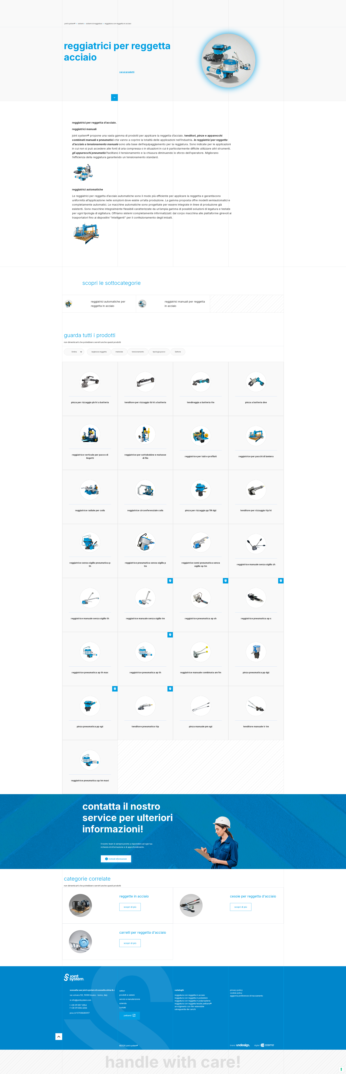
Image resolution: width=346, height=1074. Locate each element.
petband (127, 1015)
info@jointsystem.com (81, 1000)
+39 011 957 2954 (79, 1005)
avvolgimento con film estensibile (189, 1006)
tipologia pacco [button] (159, 352)
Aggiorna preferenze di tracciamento (246, 996)
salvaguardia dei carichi (185, 1009)
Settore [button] (178, 352)
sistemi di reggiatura (94, 24)
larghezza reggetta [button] (99, 352)
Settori (122, 991)
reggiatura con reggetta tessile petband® (193, 1003)
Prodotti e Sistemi (127, 995)
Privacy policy (236, 990)
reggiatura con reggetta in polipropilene (192, 1001)
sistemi (81, 24)
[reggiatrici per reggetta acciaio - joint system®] (74, 977)
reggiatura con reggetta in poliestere (191, 998)
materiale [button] (119, 352)
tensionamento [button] (138, 352)
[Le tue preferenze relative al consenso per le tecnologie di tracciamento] (341, 1069)
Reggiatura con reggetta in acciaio (118, 24)
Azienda (123, 1003)
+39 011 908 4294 (79, 1008)
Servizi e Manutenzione (129, 999)
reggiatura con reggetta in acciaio (190, 995)
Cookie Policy (236, 993)
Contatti (122, 1007)
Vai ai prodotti (126, 72)
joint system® (69, 24)
